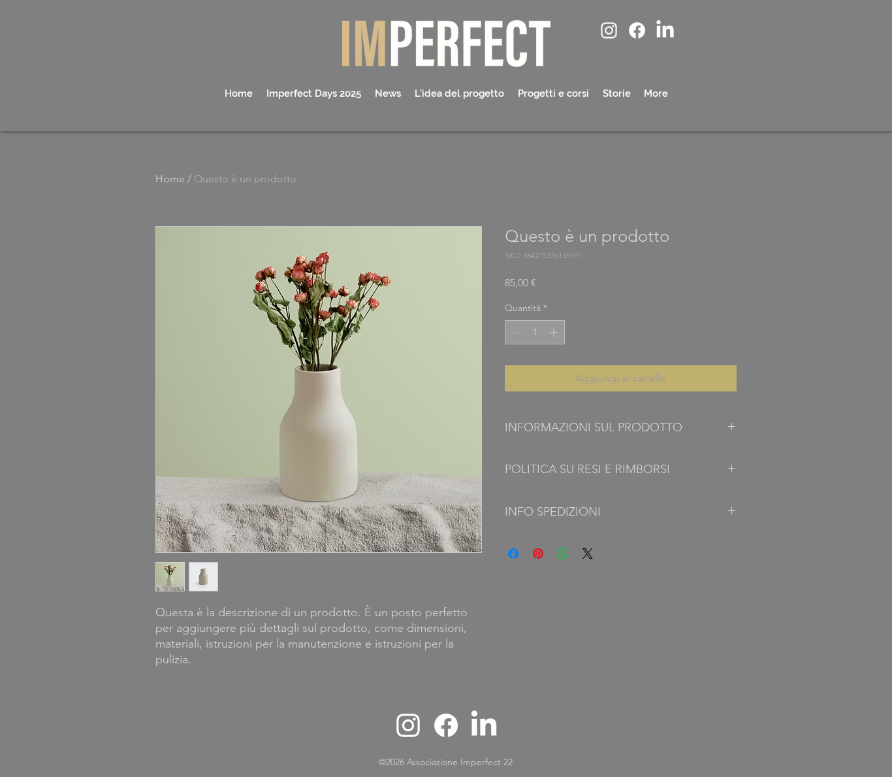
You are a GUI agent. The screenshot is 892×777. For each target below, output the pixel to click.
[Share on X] (588, 553)
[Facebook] (637, 30)
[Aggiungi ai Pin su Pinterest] (538, 553)
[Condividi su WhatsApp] (563, 553)
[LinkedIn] (665, 30)
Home (170, 179)
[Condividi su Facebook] (513, 553)
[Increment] (555, 332)
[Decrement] (515, 332)
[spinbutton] (535, 332)
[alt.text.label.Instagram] (609, 30)
